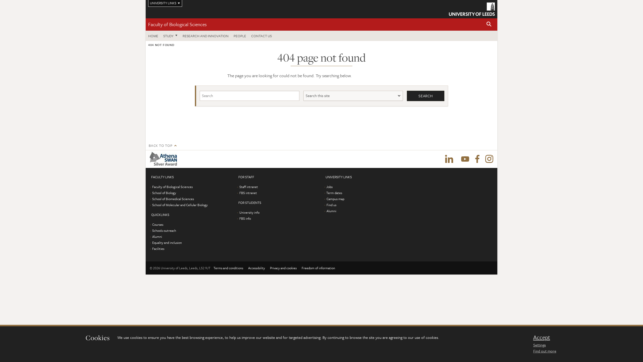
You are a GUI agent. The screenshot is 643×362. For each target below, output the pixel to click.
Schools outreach (164, 230)
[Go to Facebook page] (477, 159)
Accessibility (256, 267)
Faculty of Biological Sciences (177, 24)
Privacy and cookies (283, 267)
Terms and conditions (228, 267)
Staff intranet (248, 186)
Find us (331, 204)
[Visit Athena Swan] (164, 159)
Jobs (329, 186)
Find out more (544, 351)
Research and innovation (206, 35)
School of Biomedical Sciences (173, 198)
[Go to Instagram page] (489, 159)
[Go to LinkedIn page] (449, 159)
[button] (489, 24)
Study (168, 35)
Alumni (157, 236)
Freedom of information (318, 267)
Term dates (334, 192)
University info (249, 212)
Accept (541, 337)
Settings (539, 345)
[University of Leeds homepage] (472, 9)
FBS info (245, 218)
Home (153, 35)
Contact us (261, 35)
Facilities (158, 248)
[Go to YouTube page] (465, 159)
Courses (157, 224)
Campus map (335, 198)
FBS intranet (248, 192)
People (240, 35)
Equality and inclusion (167, 242)
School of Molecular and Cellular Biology (180, 204)
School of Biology (164, 192)
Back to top (160, 145)
